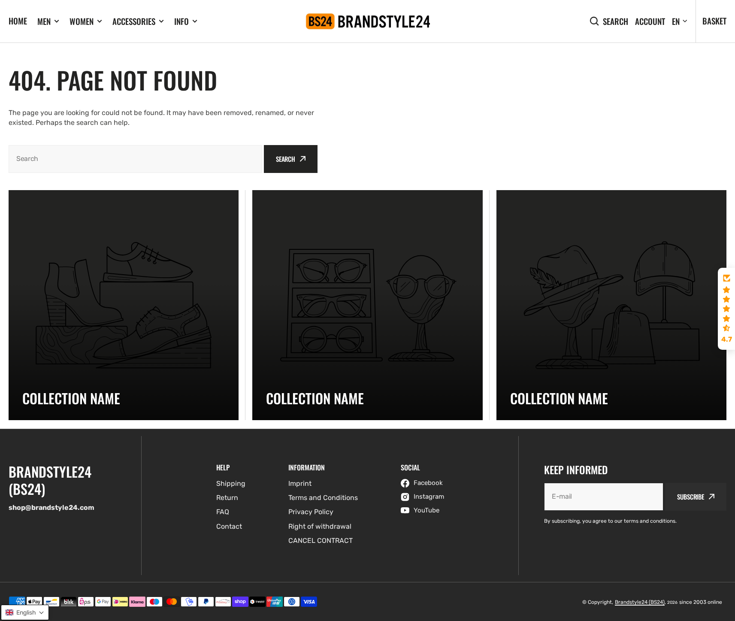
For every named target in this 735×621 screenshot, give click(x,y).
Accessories (133, 21)
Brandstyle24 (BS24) (640, 602)
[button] (726, 309)
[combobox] (135, 159)
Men (44, 21)
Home (18, 21)
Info (181, 21)
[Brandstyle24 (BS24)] (367, 21)
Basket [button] (714, 21)
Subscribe (690, 496)
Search (615, 21)
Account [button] (650, 21)
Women (82, 21)
